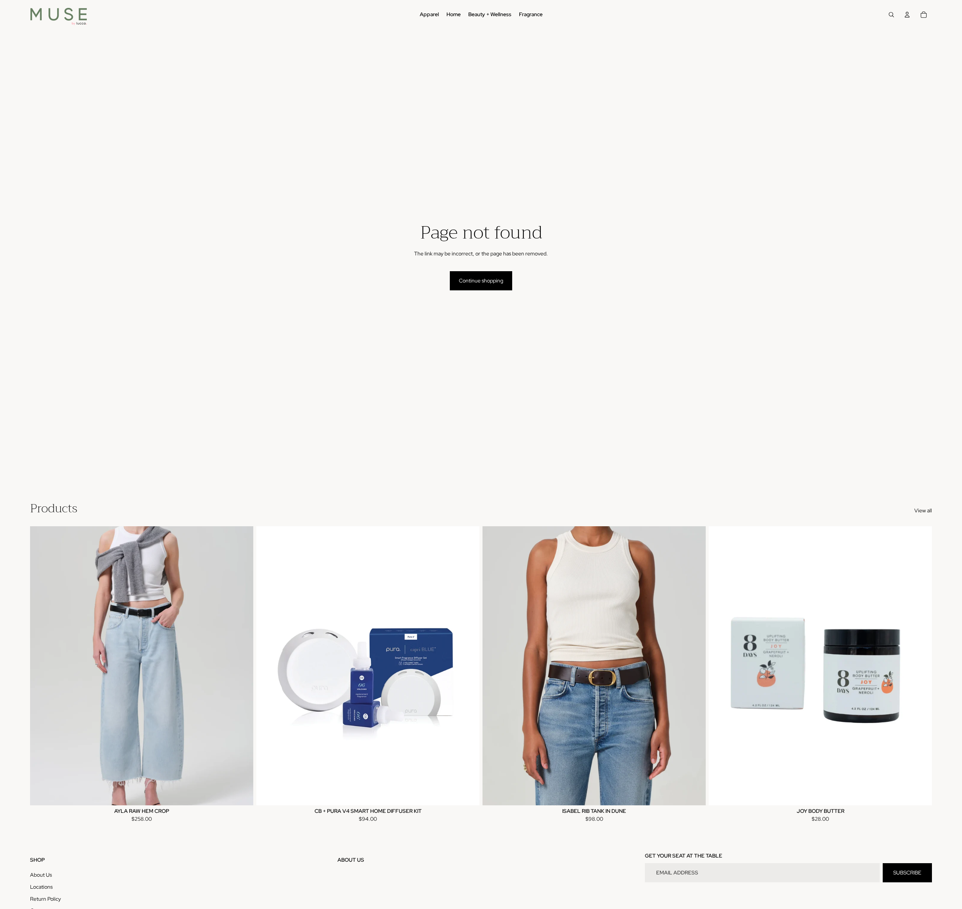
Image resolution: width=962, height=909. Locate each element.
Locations (41, 886)
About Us (41, 874)
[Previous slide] (41, 665)
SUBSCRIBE (907, 872)
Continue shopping (481, 280)
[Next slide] (242, 665)
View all (923, 510)
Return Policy (45, 898)
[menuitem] (429, 14)
